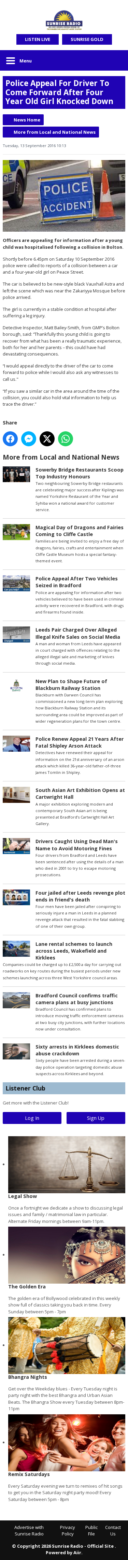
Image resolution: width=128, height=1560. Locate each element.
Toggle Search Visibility (115, 60)
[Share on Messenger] (28, 438)
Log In (32, 1118)
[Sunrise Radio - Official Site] (64, 20)
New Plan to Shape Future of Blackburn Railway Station (71, 684)
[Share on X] (47, 438)
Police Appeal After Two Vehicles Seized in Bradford (76, 582)
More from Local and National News (55, 132)
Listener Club (25, 1088)
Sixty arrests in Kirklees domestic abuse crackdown (77, 1050)
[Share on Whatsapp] (65, 438)
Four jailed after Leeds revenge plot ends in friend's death (80, 896)
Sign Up (95, 1118)
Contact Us (113, 1530)
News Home (27, 120)
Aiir (77, 1552)
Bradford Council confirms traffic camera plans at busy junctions (76, 999)
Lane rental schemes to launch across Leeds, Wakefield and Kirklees (73, 951)
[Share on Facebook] (10, 438)
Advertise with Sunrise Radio (29, 1530)
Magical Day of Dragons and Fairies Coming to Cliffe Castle (79, 530)
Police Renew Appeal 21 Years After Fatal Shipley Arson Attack (79, 742)
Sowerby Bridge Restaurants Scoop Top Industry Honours (79, 473)
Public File (91, 1530)
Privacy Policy (67, 1530)
